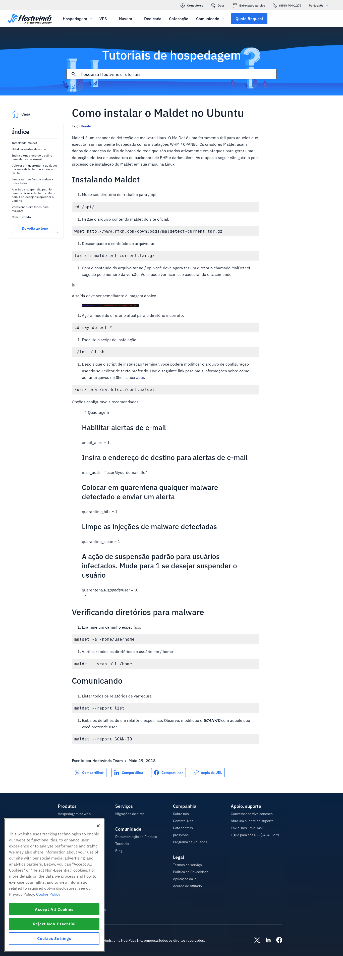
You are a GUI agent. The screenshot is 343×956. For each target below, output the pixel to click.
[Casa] (30, 19)
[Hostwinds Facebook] (276, 940)
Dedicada (152, 18)
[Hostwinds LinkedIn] (265, 940)
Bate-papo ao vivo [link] (252, 5)
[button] (249, 18)
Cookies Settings (54, 938)
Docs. (221, 5)
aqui (140, 377)
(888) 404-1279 (290, 5)
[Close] (98, 825)
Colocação (178, 18)
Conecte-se (195, 5)
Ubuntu (85, 126)
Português (316, 5)
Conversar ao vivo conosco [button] (252, 814)
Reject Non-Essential (54, 923)
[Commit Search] (74, 74)
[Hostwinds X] (254, 940)
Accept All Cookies (54, 909)
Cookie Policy (48, 894)
